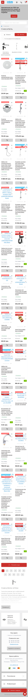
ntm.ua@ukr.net (14, 664)
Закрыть (14, 16)
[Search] (3, 22)
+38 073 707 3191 (14, 642)
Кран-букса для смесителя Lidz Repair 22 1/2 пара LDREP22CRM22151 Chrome (6, 541)
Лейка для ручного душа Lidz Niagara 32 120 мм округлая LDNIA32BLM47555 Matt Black (6, 251)
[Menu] (2, 2)
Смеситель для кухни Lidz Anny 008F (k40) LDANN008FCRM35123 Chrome (6, 453)
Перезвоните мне (14, 644)
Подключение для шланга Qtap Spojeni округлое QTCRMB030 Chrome (20, 492)
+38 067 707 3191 (14, 640)
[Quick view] (11, 59)
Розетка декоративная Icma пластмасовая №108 (7, 77)
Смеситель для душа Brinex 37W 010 (6, 288)
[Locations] (16, 2)
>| (22, 574)
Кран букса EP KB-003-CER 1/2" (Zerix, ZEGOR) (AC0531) (20, 538)
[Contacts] (21, 2)
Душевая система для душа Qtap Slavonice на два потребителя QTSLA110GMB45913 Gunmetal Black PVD (20, 209)
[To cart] (7, 97)
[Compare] (11, 65)
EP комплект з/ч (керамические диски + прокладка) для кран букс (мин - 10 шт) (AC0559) (6, 412)
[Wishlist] (11, 62)
